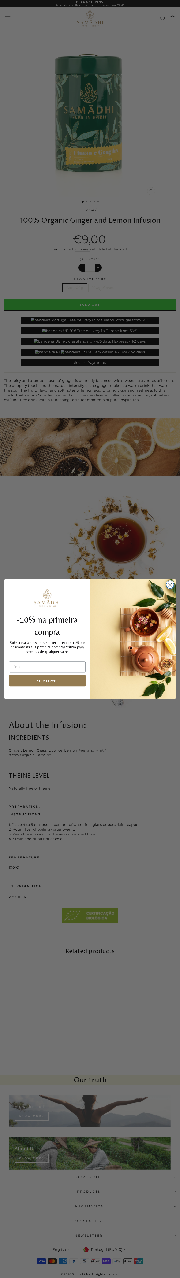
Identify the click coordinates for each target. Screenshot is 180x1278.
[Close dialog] (170, 585)
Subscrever (47, 680)
